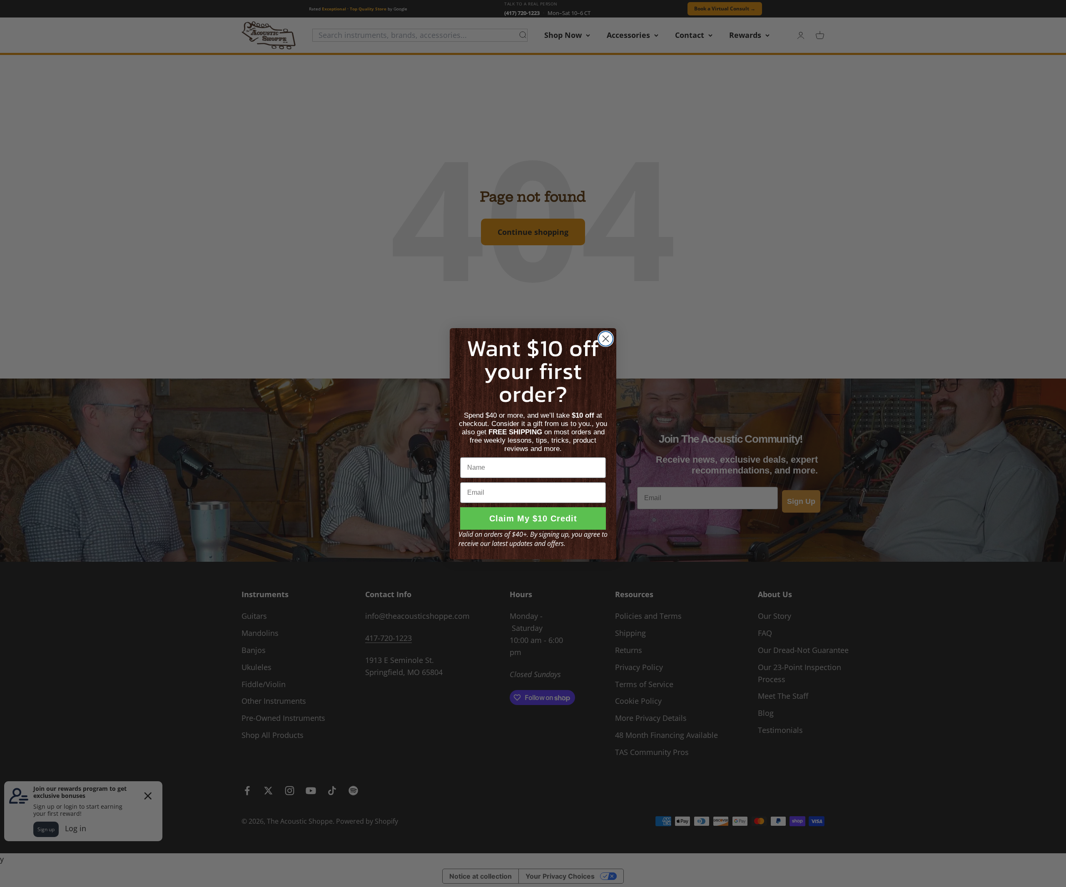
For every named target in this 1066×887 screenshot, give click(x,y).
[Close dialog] (605, 338)
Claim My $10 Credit (533, 518)
